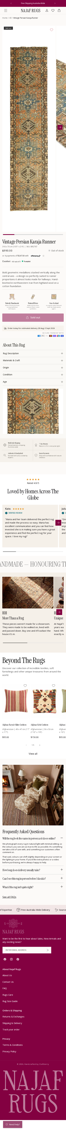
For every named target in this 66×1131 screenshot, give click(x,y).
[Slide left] (26, 745)
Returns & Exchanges (13, 1016)
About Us (7, 975)
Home (5, 18)
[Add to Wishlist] (51, 30)
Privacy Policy (9, 1051)
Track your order (10, 1029)
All (10, 18)
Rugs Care (7, 994)
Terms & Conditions (12, 1044)
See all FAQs (9, 897)
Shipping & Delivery (12, 1023)
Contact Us (8, 981)
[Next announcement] (55, 3)
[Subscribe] (47, 950)
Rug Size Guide (10, 1001)
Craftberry (44, 1064)
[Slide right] (39, 745)
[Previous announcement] (11, 3)
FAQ (4, 988)
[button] (6, 10)
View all (33, 753)
